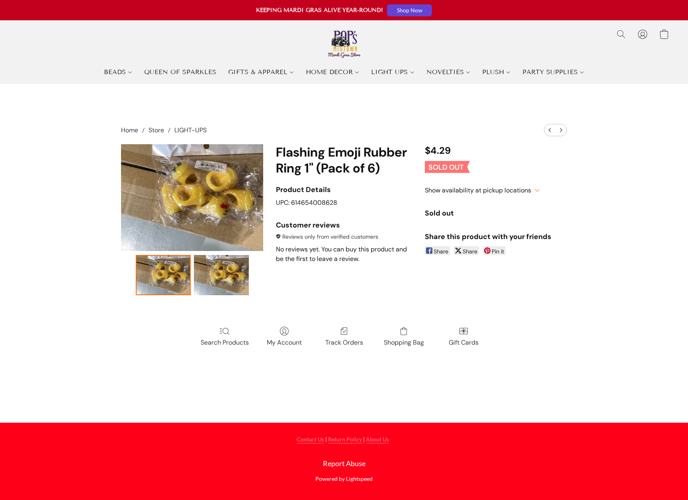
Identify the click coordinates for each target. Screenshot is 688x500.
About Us (377, 439)
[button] (409, 10)
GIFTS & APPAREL (259, 72)
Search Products (225, 342)
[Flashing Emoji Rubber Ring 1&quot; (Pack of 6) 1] (221, 275)
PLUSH (494, 72)
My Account (284, 342)
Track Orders (344, 342)
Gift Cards (464, 342)
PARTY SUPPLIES (551, 72)
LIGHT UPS (390, 72)
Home (129, 130)
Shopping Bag (404, 342)
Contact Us (310, 439)
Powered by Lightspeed (344, 478)
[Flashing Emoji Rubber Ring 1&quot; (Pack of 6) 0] (163, 275)
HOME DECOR (330, 72)
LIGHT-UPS (190, 130)
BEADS (116, 72)
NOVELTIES (446, 72)
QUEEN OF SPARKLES (180, 72)
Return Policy (345, 439)
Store (156, 130)
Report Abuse (344, 463)
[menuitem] (549, 130)
